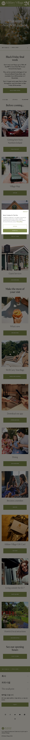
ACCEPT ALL (15, 230)
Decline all (25, 211)
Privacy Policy (19, 221)
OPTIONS (15, 226)
